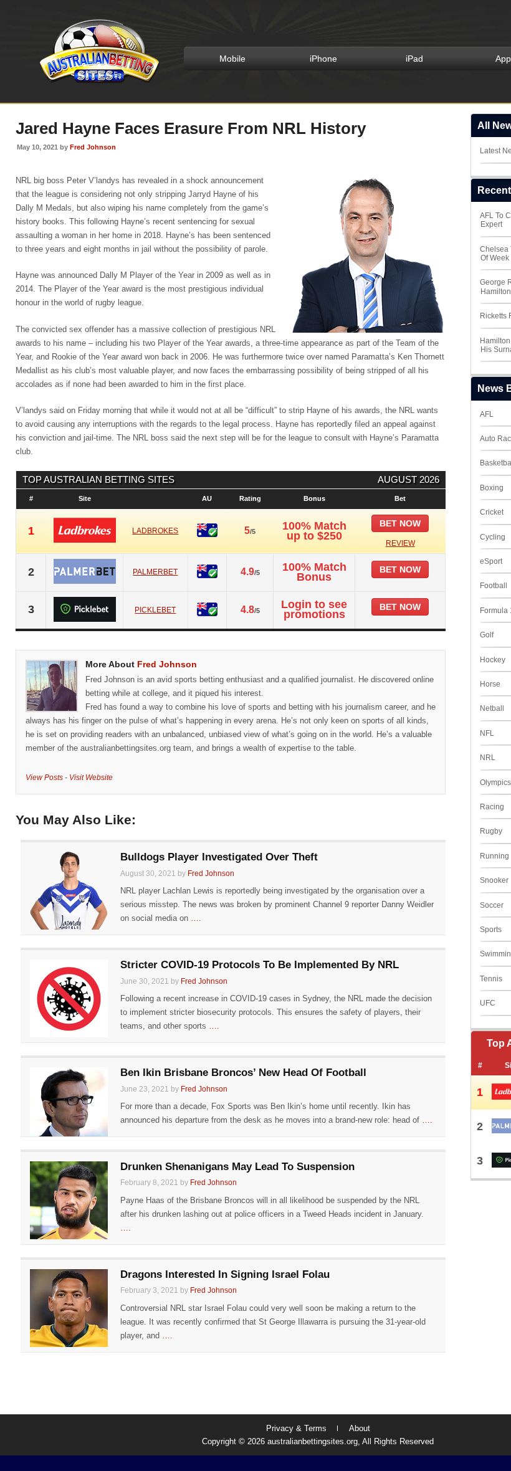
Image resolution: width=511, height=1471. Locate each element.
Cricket (492, 512)
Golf (487, 635)
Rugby (491, 831)
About (359, 1428)
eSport (491, 561)
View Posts (44, 777)
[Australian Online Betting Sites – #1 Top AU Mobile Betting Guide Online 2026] (97, 82)
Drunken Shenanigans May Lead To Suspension (237, 1167)
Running (494, 856)
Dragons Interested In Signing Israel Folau (225, 1274)
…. (196, 918)
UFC (487, 1003)
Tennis (491, 978)
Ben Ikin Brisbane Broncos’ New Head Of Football (243, 1072)
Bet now (400, 523)
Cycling (492, 537)
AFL (487, 414)
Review (400, 543)
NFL (487, 733)
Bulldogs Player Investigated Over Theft (219, 857)
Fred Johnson (93, 147)
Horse (490, 684)
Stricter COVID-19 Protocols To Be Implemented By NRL (259, 965)
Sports (491, 929)
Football (493, 585)
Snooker (494, 880)
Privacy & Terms (296, 1428)
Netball (492, 708)
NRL (487, 757)
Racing (492, 806)
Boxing (492, 487)
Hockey (492, 659)
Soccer (492, 905)
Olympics (495, 782)
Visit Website (91, 777)
